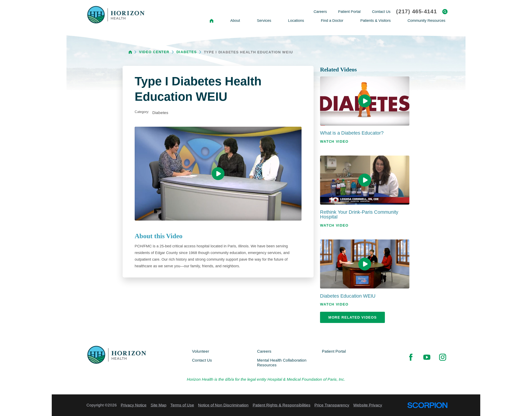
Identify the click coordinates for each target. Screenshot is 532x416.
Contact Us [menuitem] (381, 11)
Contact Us (202, 360)
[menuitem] (211, 20)
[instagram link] (442, 357)
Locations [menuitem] (296, 20)
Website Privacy (367, 405)
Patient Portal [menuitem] (349, 11)
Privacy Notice (134, 405)
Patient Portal (334, 351)
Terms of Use (182, 405)
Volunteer (200, 351)
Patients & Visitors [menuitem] (375, 20)
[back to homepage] (130, 52)
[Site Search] (445, 11)
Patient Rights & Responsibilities (281, 405)
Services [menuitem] (264, 20)
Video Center (154, 52)
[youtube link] (427, 357)
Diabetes (186, 52)
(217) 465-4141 (416, 11)
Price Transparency (331, 405)
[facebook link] (411, 357)
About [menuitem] (235, 20)
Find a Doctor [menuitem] (332, 20)
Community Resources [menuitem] (426, 20)
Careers (264, 351)
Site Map (158, 405)
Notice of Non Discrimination (223, 405)
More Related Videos (352, 317)
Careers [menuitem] (320, 11)
